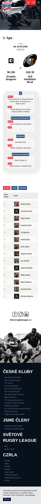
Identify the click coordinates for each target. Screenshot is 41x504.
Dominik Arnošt (26, 225)
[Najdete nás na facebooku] (14, 314)
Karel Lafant (25, 246)
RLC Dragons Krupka (12, 391)
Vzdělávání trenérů (11, 475)
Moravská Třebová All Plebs (14, 403)
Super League (9, 449)
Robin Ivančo (25, 218)
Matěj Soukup (25, 275)
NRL (6, 446)
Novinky (7, 469)
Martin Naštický (26, 282)
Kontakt (7, 460)
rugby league (9, 472)
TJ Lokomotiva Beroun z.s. (13, 400)
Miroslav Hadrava (27, 296)
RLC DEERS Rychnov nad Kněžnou (17, 408)
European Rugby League (13, 426)
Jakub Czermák (26, 253)
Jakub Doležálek (26, 268)
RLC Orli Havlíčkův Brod (13, 389)
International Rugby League (14, 429)
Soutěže (7, 466)
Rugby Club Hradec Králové (14, 414)
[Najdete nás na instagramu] (20, 314)
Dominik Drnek (26, 289)
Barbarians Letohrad (11, 406)
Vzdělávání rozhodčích (12, 478)
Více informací (30, 495)
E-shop (7, 480)
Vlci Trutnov (8, 383)
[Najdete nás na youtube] (26, 314)
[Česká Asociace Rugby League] (6, 7)
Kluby (6, 463)
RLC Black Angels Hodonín (14, 394)
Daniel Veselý (25, 204)
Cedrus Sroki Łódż (11, 411)
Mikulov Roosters (10, 397)
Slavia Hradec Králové (12, 380)
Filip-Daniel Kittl (26, 211)
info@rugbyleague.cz (20, 320)
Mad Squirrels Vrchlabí (12, 377)
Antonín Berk (25, 239)
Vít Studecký (25, 232)
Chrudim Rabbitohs (11, 386)
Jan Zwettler (25, 261)
